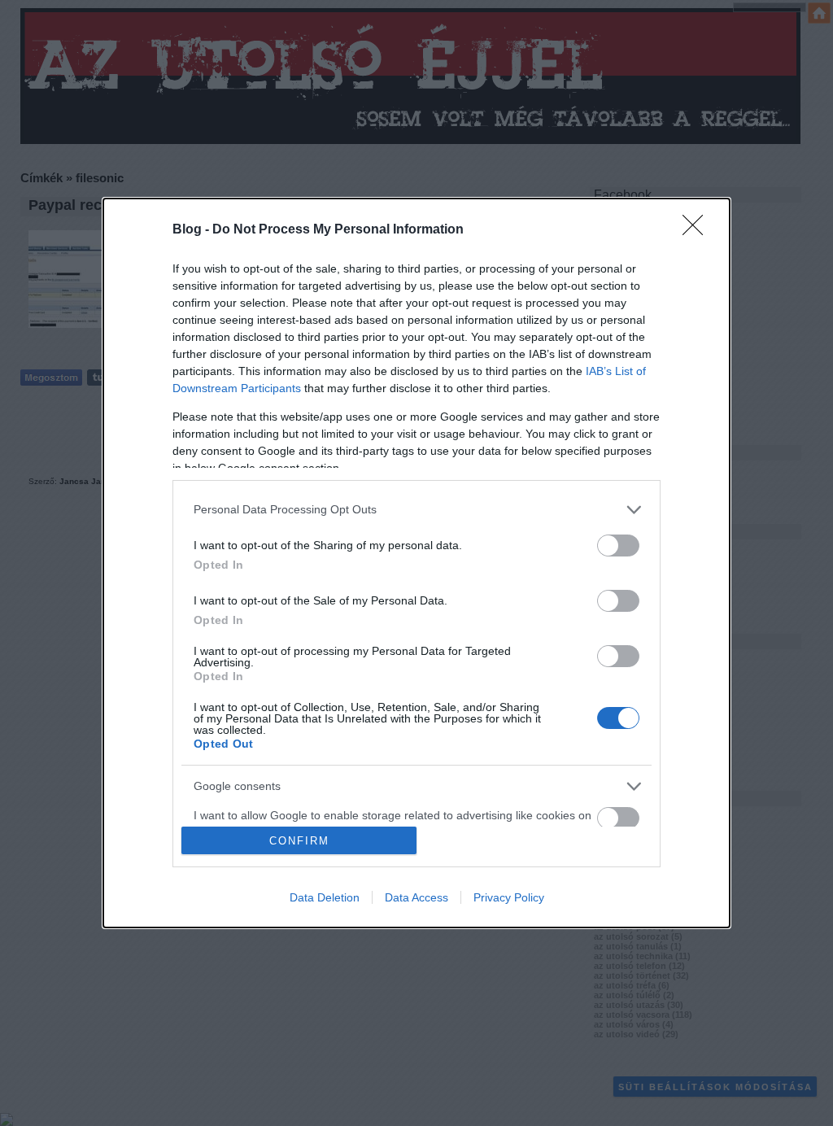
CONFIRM (299, 841)
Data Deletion (325, 897)
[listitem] (416, 509)
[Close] (698, 230)
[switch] (618, 545)
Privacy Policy (508, 897)
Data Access (416, 897)
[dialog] (416, 563)
